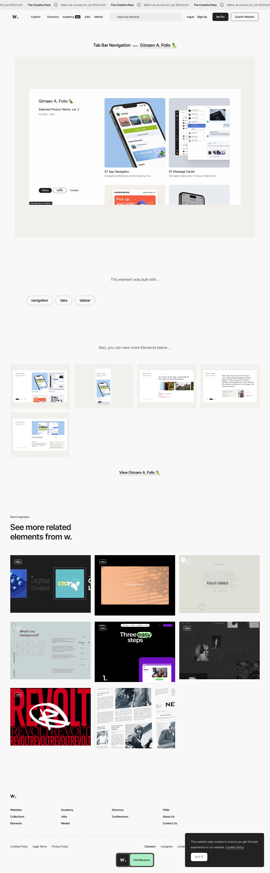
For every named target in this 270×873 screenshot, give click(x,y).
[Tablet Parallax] (135, 585)
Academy (71, 16)
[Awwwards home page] (123, 860)
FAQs (166, 809)
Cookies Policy (19, 846)
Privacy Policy (60, 846)
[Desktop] (40, 386)
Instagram (167, 846)
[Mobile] (103, 386)
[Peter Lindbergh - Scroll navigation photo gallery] (219, 650)
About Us (169, 816)
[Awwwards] (15, 16)
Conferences (120, 816)
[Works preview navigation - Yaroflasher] (50, 584)
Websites (16, 809)
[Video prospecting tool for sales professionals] (135, 652)
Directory (53, 16)
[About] (230, 386)
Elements (16, 823)
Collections (17, 816)
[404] (166, 386)
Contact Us (170, 823)
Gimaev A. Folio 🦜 (158, 45)
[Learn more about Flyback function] (135, 718)
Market (98, 16)
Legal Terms (40, 846)
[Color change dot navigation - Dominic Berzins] (50, 650)
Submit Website (244, 16)
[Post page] (40, 434)
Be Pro (220, 16)
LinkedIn (183, 846)
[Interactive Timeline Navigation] (219, 584)
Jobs (87, 16)
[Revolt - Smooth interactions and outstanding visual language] (50, 717)
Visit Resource (141, 860)
